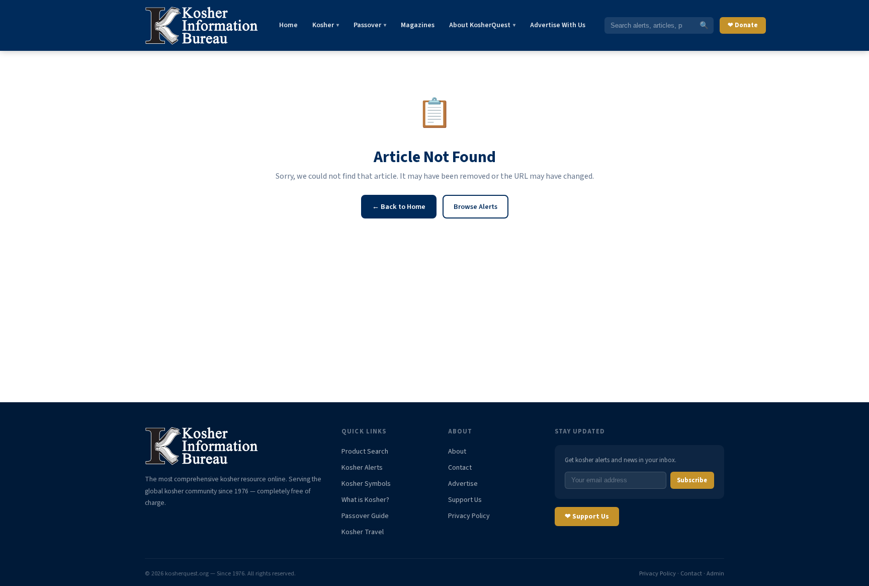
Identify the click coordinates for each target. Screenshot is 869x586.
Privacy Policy (469, 516)
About (457, 452)
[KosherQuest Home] (202, 25)
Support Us (465, 500)
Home (288, 25)
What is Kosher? (365, 500)
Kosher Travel (362, 532)
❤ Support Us (587, 516)
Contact (460, 468)
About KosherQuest (482, 25)
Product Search (364, 452)
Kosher (325, 25)
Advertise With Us (557, 25)
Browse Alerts (475, 206)
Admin (715, 573)
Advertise (463, 484)
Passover (370, 25)
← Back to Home (398, 206)
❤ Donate (743, 25)
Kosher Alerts (362, 468)
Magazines (417, 25)
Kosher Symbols (366, 484)
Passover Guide (365, 516)
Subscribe (692, 480)
